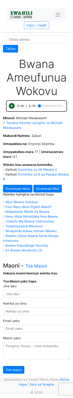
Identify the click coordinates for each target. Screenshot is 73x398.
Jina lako (10, 286)
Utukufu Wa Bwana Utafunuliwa (29, 221)
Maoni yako (12, 338)
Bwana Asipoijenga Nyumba (26, 245)
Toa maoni (14, 370)
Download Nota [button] (18, 189)
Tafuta (10, 49)
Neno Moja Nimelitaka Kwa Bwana (31, 216)
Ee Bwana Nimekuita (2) (23, 250)
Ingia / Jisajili (36, 25)
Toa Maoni (36, 266)
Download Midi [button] (47, 189)
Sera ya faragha (42, 384)
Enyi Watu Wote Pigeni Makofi (28, 207)
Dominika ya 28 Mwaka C (38, 169)
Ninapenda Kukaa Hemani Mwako (31, 231)
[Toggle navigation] (57, 15)
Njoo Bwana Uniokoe (21, 202)
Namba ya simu (15, 303)
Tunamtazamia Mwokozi (24, 226)
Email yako (11, 321)
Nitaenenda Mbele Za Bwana (27, 212)
